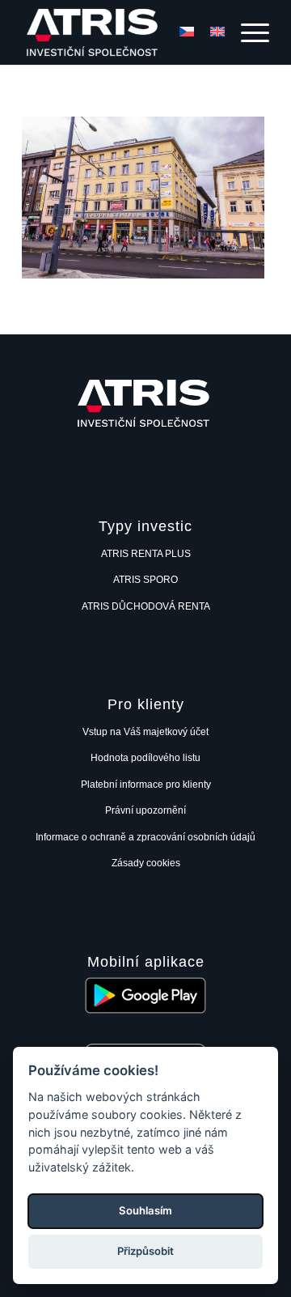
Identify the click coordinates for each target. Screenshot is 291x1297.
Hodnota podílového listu (145, 757)
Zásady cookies (146, 863)
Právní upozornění (145, 810)
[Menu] (247, 32)
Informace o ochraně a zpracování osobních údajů (145, 837)
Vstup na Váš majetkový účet (145, 732)
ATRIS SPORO (145, 579)
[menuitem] (247, 32)
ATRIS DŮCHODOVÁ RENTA (146, 606)
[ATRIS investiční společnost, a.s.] (121, 32)
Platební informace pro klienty (146, 784)
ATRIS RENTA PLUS (146, 553)
